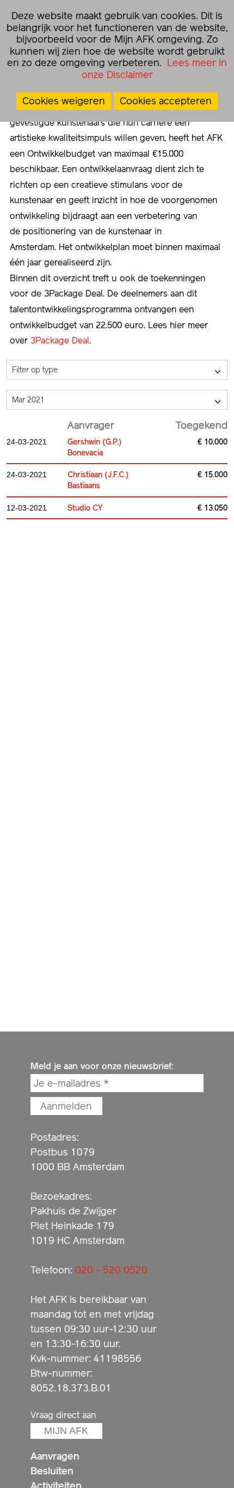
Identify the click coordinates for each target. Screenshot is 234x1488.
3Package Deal (59, 340)
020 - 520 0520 (111, 1270)
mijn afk (66, 1430)
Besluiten (51, 1471)
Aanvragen (54, 1456)
